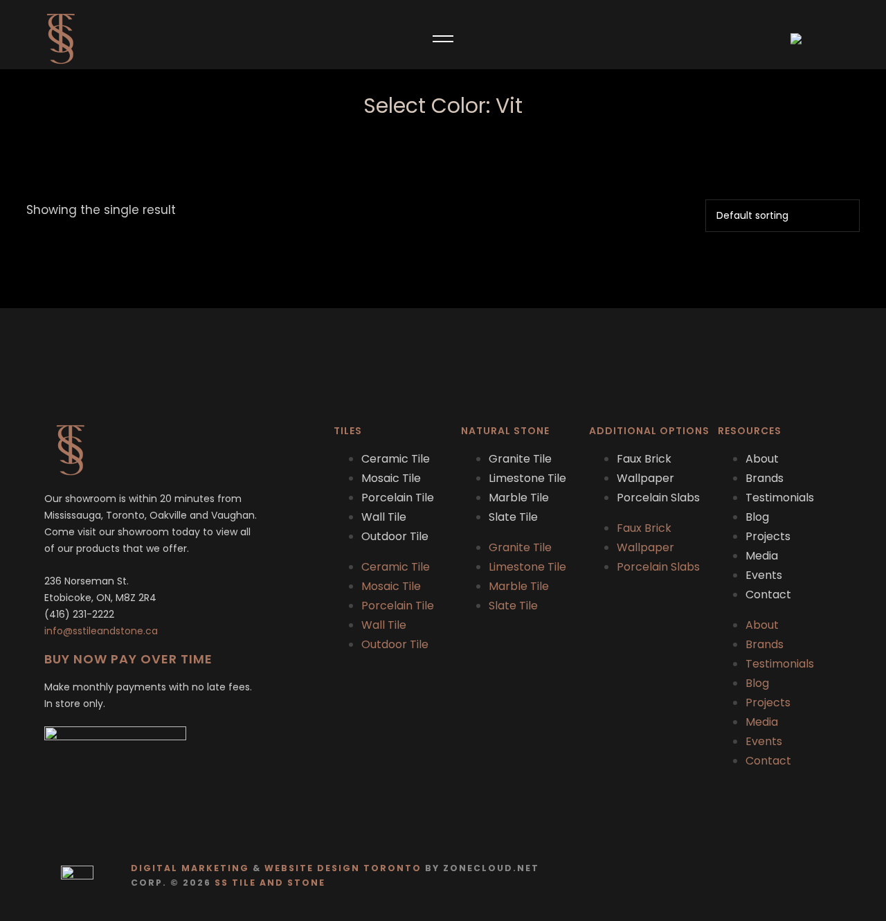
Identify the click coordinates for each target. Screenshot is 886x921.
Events (763, 575)
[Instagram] (827, 875)
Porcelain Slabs (658, 498)
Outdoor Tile (394, 536)
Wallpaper (645, 478)
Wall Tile (383, 517)
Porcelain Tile (397, 498)
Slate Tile (513, 517)
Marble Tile (519, 498)
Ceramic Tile (395, 459)
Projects (767, 536)
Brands (764, 478)
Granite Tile (520, 459)
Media (761, 556)
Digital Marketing (190, 868)
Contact (768, 594)
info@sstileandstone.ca (101, 631)
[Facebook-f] (800, 875)
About (762, 459)
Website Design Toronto (343, 868)
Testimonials (779, 498)
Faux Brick (644, 459)
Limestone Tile (527, 478)
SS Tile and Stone (270, 882)
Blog (757, 517)
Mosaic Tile (391, 478)
